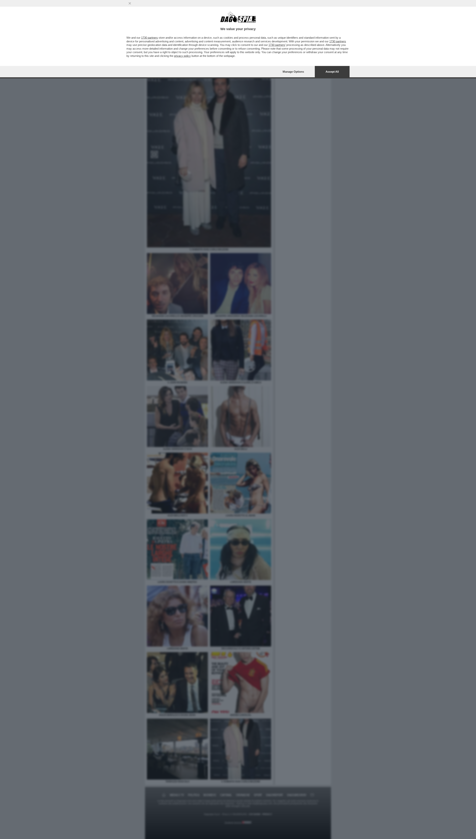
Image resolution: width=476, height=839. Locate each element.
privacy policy (182, 55)
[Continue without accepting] (129, 3)
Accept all (332, 71)
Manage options (293, 71)
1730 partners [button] (149, 37)
